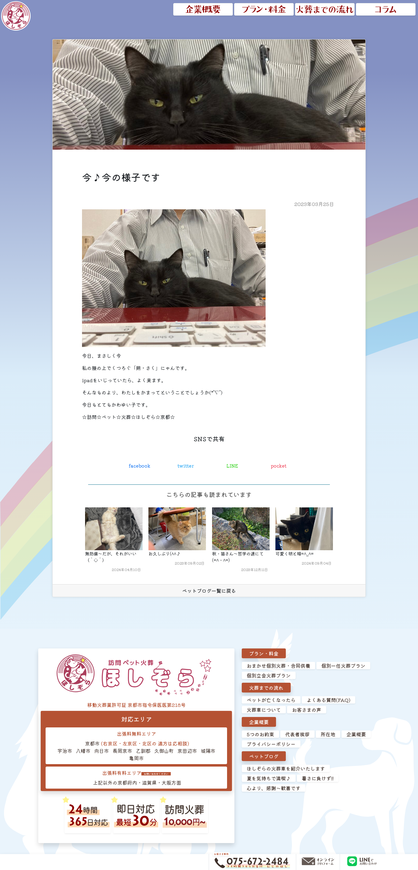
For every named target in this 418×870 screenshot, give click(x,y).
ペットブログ (263, 756)
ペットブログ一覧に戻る (209, 590)
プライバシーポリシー (271, 744)
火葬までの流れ (266, 687)
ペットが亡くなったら (271, 700)
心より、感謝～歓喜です (273, 788)
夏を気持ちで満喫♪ (269, 778)
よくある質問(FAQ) (328, 700)
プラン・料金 (263, 653)
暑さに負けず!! (318, 778)
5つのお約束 (260, 734)
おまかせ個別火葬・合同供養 (278, 665)
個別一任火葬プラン (343, 665)
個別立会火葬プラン (269, 675)
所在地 (328, 734)
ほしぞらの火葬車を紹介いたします (286, 768)
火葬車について (264, 709)
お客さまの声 (306, 709)
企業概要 (259, 722)
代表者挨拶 (297, 734)
